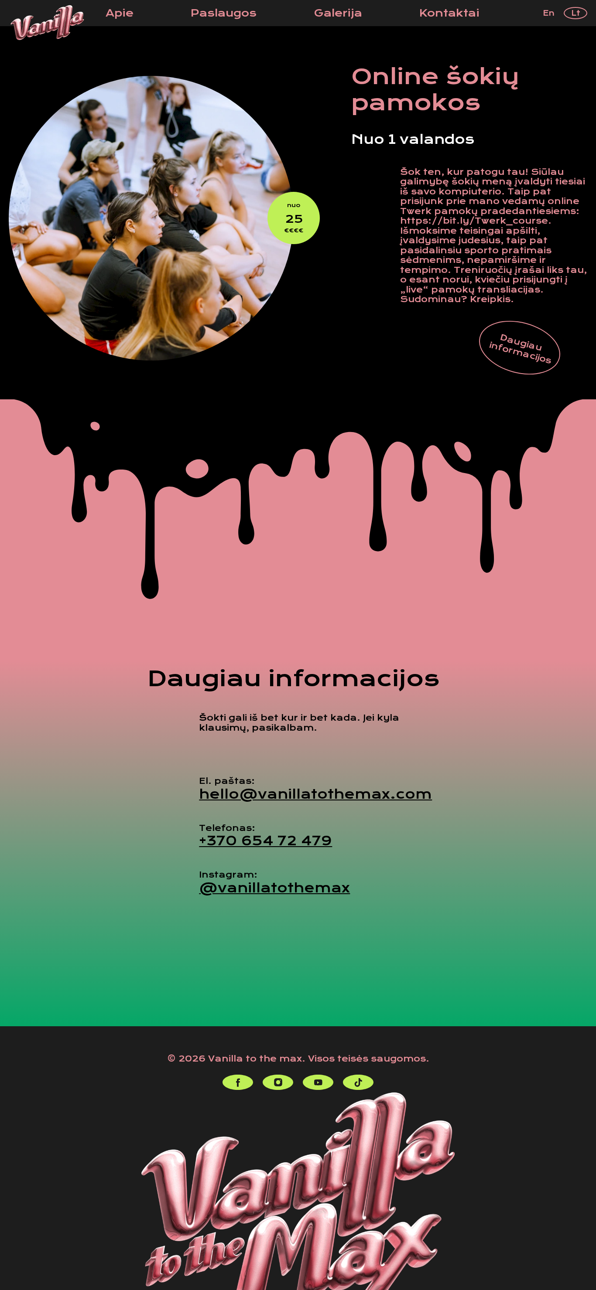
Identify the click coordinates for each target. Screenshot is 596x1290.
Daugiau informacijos (520, 349)
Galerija (338, 13)
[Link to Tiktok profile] (358, 1082)
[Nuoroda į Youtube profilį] (318, 1082)
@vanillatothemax (274, 887)
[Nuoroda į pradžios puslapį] (47, 22)
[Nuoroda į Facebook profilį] (238, 1082)
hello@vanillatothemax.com (315, 794)
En (549, 13)
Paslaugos (224, 13)
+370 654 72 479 (265, 840)
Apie (120, 13)
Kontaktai (449, 13)
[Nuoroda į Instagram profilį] (278, 1082)
